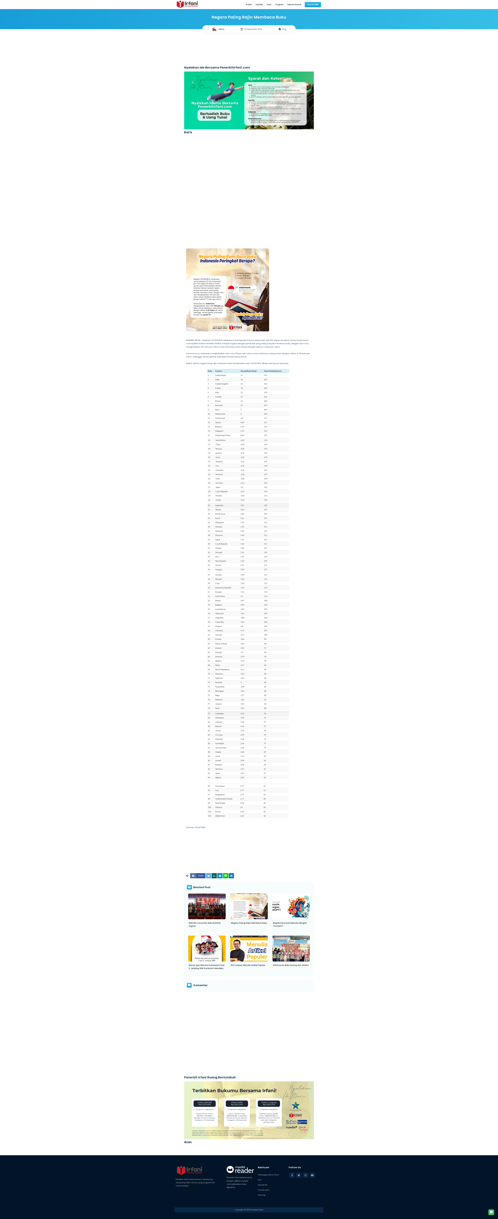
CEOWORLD (200, 827)
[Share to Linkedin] (231, 875)
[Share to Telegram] (220, 875)
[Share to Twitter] (208, 875)
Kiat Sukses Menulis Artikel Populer (248, 965)
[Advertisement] (249, 47)
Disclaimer (262, 1185)
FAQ (260, 1180)
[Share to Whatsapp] (214, 875)
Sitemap (262, 1195)
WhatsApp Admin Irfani (268, 1175)
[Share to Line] (225, 875)
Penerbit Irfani (257, 1210)
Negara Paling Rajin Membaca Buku (249, 923)
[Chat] (491, 1212)
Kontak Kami (263, 1190)
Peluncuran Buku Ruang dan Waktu (291, 965)
